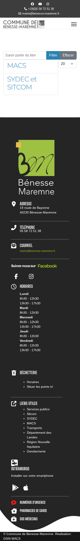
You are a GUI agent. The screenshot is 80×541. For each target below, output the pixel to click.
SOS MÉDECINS (29, 519)
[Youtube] (40, 4)
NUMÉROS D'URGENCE (33, 502)
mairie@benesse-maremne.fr (40, 13)
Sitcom (31, 414)
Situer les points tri (40, 386)
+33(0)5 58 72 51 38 (41, 8)
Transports (34, 428)
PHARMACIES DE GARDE (33, 510)
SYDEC (32, 418)
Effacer (68, 55)
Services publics (38, 409)
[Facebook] (32, 4)
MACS (16, 65)
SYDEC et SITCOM (22, 83)
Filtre (53, 55)
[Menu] (74, 24)
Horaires (33, 382)
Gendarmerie (36, 451)
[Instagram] (47, 4)
